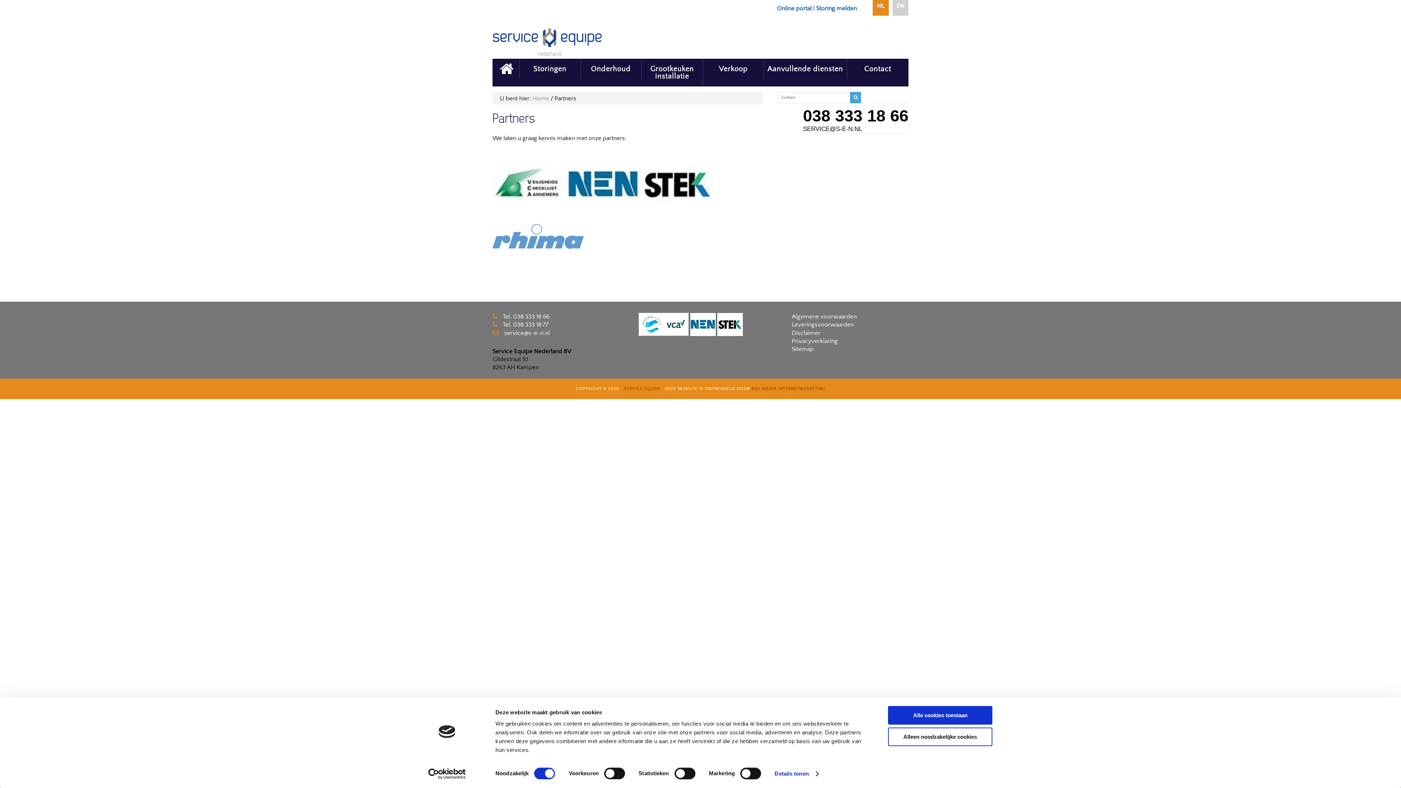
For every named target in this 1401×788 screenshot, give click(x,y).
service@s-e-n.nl (527, 333)
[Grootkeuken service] (506, 69)
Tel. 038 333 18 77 (526, 324)
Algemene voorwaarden (824, 316)
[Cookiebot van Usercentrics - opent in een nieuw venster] (447, 773)
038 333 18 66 (855, 116)
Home (540, 98)
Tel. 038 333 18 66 (526, 316)
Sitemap (803, 349)
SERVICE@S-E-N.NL (832, 128)
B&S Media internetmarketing (789, 388)
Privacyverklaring (815, 341)
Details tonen (791, 773)
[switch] (614, 773)
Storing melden (836, 8)
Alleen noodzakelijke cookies (940, 737)
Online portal (794, 8)
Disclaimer (806, 333)
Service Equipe (642, 388)
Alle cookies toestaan (940, 715)
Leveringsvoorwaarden (823, 324)
